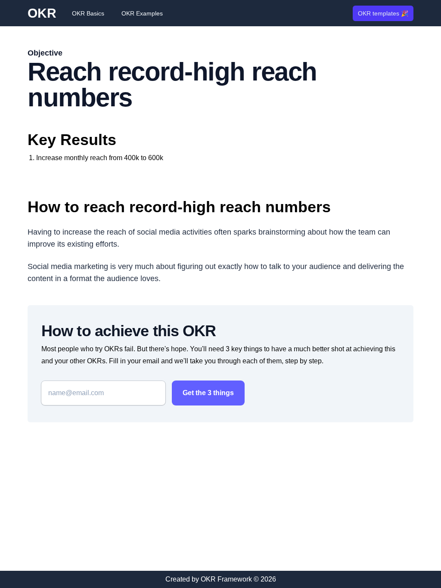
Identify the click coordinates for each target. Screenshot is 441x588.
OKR (42, 13)
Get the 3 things (208, 392)
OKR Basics (88, 13)
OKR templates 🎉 (383, 13)
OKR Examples (142, 13)
